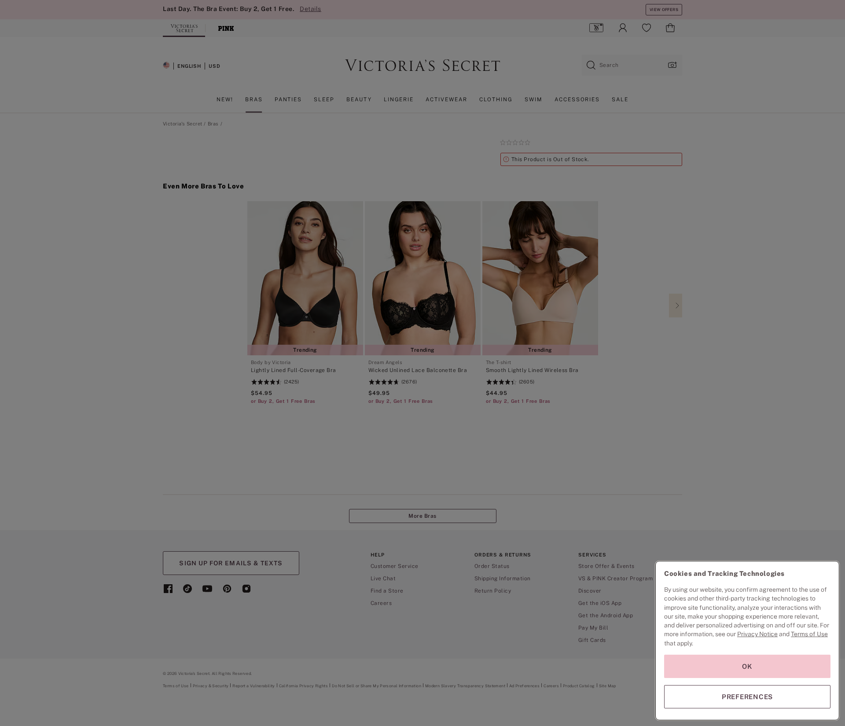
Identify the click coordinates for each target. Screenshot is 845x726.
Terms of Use (809, 634)
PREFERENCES (747, 696)
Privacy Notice (757, 634)
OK (747, 666)
